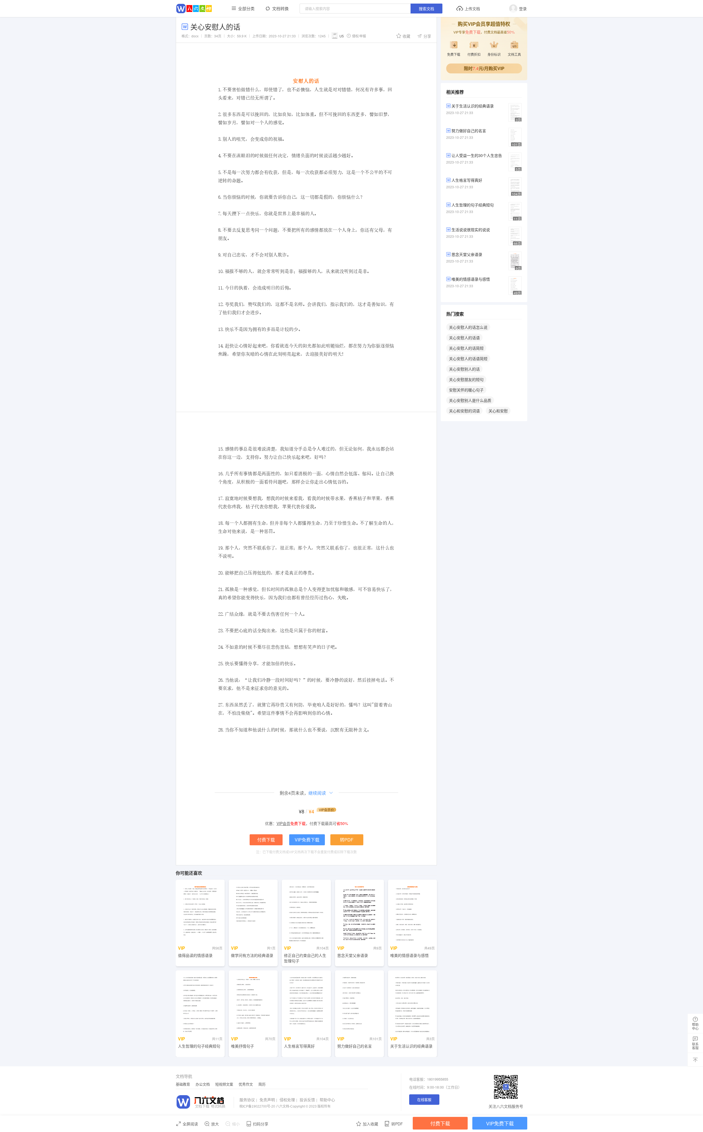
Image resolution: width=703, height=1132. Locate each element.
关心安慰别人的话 (464, 369)
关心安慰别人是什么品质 (470, 400)
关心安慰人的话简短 (466, 348)
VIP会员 (283, 823)
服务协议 (248, 1099)
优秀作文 (246, 1084)
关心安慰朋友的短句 (466, 379)
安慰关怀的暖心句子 (466, 390)
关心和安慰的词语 (464, 410)
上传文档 (472, 8)
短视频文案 (224, 1084)
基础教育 (183, 1084)
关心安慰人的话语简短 (468, 358)
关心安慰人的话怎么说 (468, 327)
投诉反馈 (308, 1099)
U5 (341, 36)
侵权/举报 (359, 36)
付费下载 (266, 839)
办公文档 (203, 1084)
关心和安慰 (498, 410)
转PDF (346, 839)
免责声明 (268, 1099)
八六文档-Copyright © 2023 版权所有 (285, 1106)
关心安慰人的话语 (464, 337)
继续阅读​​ (317, 793)
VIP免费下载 (307, 839)
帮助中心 (327, 1099)
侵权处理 (288, 1099)
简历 (262, 1084)
